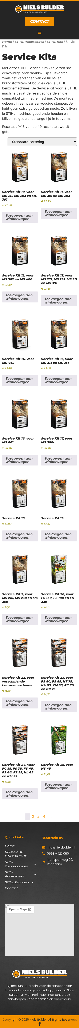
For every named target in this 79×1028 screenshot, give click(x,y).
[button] (39, 32)
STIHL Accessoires (29, 42)
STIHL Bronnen (17, 882)
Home (7, 42)
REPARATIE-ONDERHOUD (16, 854)
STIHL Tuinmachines (16, 864)
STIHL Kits (55, 42)
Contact (11, 888)
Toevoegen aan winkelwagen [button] (19, 217)
